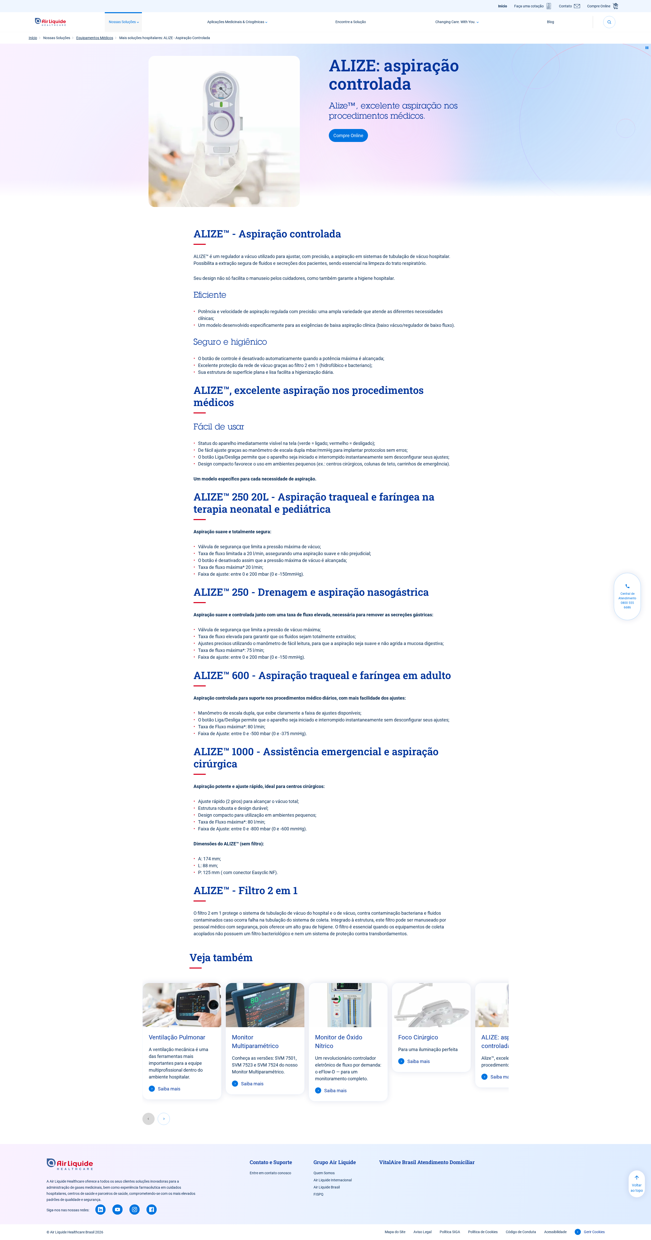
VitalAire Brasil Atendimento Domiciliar (427, 1162)
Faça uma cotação (529, 6)
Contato (565, 6)
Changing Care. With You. (455, 22)
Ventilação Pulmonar (177, 1037)
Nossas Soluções (122, 22)
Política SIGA (450, 1232)
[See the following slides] (164, 1119)
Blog (550, 22)
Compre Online (598, 6)
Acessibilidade (555, 1232)
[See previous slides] (148, 1119)
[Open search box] (609, 22)
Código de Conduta (521, 1232)
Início (502, 6)
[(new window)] (100, 1209)
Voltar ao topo (637, 1188)
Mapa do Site (395, 1232)
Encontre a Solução (350, 22)
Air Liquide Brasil (327, 1187)
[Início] (50, 22)
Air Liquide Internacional (333, 1180)
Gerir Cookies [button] (594, 1232)
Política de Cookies (483, 1232)
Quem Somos (324, 1173)
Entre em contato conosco (270, 1173)
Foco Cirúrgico (418, 1037)
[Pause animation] (647, 48)
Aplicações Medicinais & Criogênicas (235, 22)
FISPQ (318, 1194)
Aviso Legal (422, 1232)
